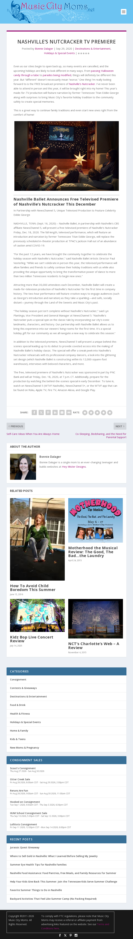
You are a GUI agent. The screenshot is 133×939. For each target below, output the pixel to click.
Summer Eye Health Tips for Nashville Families (38, 864)
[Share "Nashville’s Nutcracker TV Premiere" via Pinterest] (48, 412)
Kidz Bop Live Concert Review (31, 638)
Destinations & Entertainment (92, 48)
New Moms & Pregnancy (24, 747)
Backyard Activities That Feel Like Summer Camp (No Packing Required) (53, 898)
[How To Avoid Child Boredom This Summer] (37, 539)
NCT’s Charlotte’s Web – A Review (93, 645)
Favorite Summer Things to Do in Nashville (36, 890)
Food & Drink (17, 705)
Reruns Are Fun (19, 790)
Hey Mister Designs (74, 466)
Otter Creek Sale (20, 779)
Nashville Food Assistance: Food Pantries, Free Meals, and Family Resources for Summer (63, 873)
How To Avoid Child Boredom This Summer (33, 587)
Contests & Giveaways (23, 688)
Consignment (18, 679)
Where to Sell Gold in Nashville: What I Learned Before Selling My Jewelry (54, 856)
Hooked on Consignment (25, 801)
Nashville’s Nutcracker (82, 84)
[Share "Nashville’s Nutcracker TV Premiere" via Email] (62, 412)
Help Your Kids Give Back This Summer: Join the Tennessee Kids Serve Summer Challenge (63, 881)
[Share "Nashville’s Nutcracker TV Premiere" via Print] (68, 412)
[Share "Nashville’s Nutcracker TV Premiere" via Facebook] (34, 412)
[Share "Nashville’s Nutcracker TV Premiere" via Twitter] (41, 412)
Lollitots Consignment (23, 824)
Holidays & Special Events (59, 53)
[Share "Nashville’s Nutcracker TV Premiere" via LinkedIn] (55, 412)
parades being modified (57, 75)
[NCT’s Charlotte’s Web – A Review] (95, 618)
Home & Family (19, 730)
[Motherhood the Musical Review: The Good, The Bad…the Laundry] (95, 520)
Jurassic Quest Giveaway (24, 847)
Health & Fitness (20, 713)
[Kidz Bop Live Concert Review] (37, 615)
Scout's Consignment (23, 768)
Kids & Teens (17, 739)
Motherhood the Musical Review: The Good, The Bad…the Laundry (93, 551)
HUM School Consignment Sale (28, 813)
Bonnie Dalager (44, 48)
